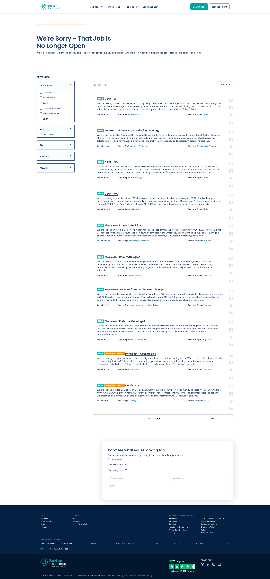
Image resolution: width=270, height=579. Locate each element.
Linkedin (231, 119)
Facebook (231, 104)
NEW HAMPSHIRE (202, 543)
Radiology (204, 530)
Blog (74, 518)
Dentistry (132, 400)
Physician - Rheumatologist (122, 257)
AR (108, 275)
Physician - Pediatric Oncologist (124, 321)
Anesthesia (173, 518)
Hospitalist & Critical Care (178, 527)
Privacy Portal (123, 576)
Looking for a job (118, 464)
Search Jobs (199, 6)
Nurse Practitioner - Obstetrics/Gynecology (131, 130)
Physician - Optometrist (140, 353)
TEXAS (227, 543)
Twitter (231, 111)
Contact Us (111, 576)
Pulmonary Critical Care (139, 240)
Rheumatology (135, 275)
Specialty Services (208, 521)
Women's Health (207, 533)
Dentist (45, 103)
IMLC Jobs (48, 134)
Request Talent (219, 6)
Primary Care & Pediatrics (178, 530)
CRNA (45, 119)
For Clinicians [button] (113, 6)
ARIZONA (94, 543)
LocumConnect (150, 6)
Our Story (44, 518)
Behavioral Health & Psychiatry (212, 518)
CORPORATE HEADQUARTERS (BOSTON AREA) (57, 543)
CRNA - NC (111, 162)
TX (108, 305)
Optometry (133, 369)
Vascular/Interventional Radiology (143, 305)
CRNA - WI (110, 99)
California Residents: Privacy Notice (144, 576)
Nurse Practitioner (50, 113)
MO (108, 209)
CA (108, 146)
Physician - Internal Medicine (122, 225)
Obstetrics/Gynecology (138, 146)
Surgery (172, 533)
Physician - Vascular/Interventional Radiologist (134, 289)
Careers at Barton (47, 521)
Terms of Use (81, 576)
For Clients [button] (131, 6)
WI (108, 114)
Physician (46, 92)
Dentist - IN (132, 385)
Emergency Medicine (209, 524)
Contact (43, 527)
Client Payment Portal (96, 576)
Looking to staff (118, 470)
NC (108, 177)
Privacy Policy (68, 576)
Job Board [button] (95, 6)
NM (108, 240)
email (231, 97)
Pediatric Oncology (137, 339)
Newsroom (44, 524)
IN (108, 400)
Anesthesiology (135, 114)
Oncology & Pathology (209, 527)
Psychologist (48, 97)
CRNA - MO (111, 193)
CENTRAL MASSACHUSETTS (124, 543)
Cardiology (173, 521)
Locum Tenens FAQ (80, 524)
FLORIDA (154, 543)
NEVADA (177, 543)
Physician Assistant (51, 108)
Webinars (76, 521)
